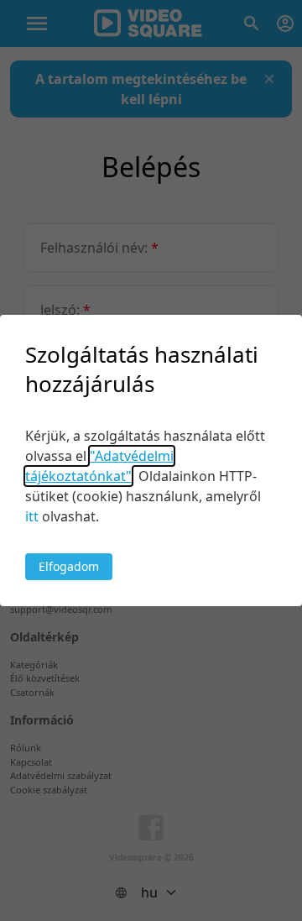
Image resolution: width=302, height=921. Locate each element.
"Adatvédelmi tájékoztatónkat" (99, 466)
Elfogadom (69, 566)
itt (32, 516)
